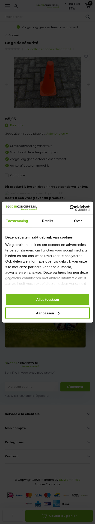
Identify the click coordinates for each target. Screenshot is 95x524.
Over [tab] (78, 221)
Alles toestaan (47, 299)
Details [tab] (47, 221)
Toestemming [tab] (17, 221)
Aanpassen (45, 313)
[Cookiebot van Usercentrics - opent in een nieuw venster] (69, 208)
